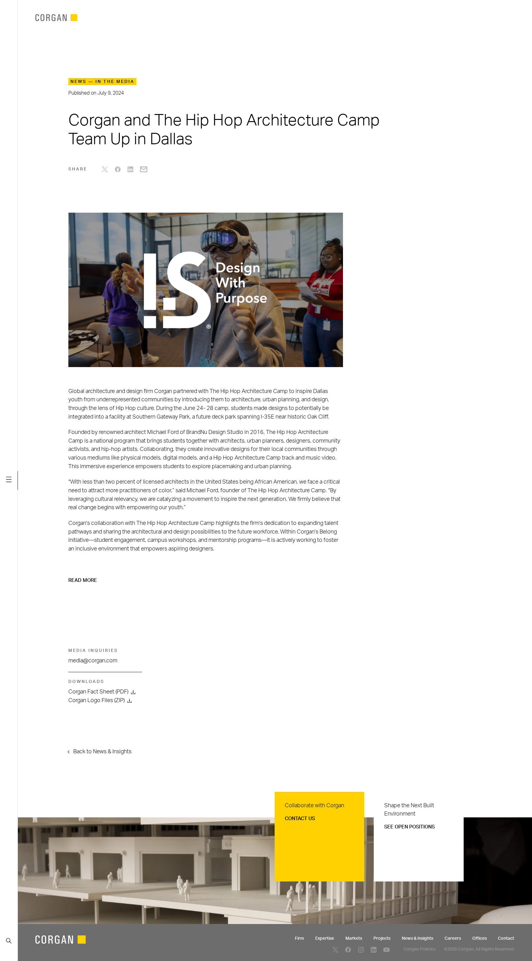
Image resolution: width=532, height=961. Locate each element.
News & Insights (417, 938)
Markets (353, 938)
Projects (381, 938)
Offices (479, 938)
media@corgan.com (92, 661)
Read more (82, 580)
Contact (506, 938)
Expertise (324, 938)
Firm (299, 938)
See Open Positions (409, 826)
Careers (453, 938)
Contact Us (300, 818)
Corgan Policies (419, 949)
